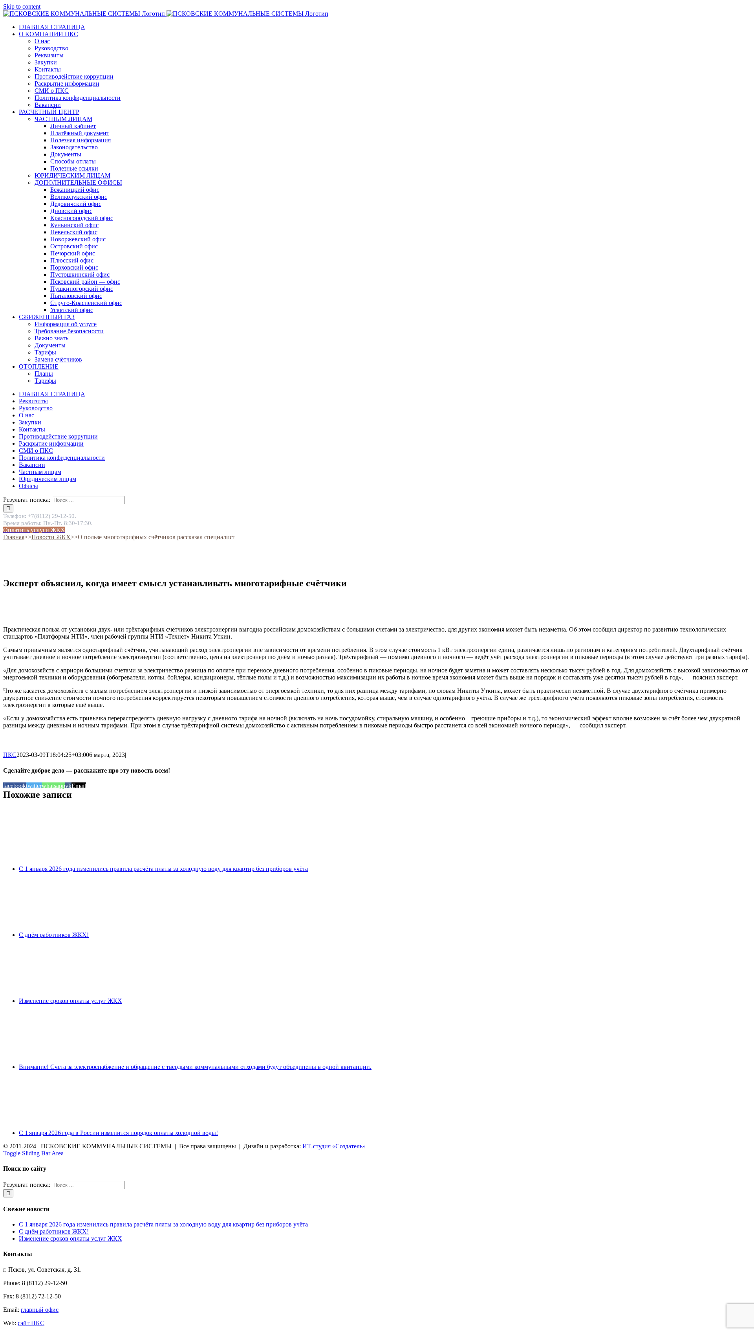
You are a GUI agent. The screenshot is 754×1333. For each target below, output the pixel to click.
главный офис (40, 1309)
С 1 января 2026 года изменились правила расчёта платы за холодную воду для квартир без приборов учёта (163, 868)
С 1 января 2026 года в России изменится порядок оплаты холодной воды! (118, 1132)
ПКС (9, 754)
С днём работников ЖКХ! (54, 934)
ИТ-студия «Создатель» (334, 1146)
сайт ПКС (31, 1323)
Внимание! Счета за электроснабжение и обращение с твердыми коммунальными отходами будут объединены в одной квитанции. (195, 1066)
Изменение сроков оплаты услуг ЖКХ (70, 1000)
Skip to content (21, 6)
